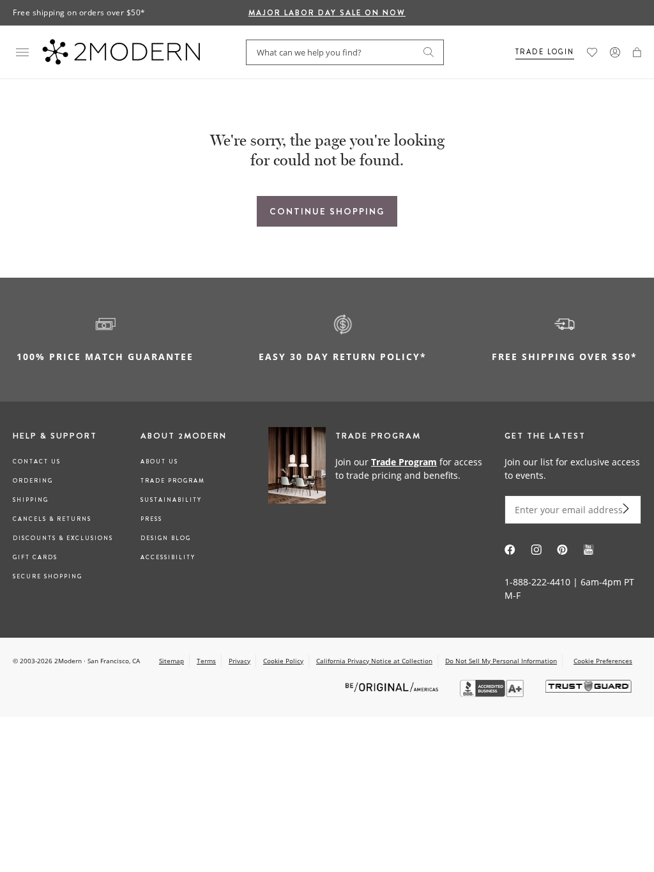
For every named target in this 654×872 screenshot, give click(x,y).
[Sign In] (615, 52)
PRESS (151, 519)
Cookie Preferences (603, 661)
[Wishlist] (592, 52)
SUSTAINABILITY (171, 500)
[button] (637, 52)
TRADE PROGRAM (173, 481)
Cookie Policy (283, 660)
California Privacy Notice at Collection (374, 660)
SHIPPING (31, 500)
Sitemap (171, 660)
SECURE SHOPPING (47, 576)
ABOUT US (159, 461)
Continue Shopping (327, 211)
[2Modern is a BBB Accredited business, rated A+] (493, 694)
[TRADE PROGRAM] (380, 468)
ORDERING (33, 481)
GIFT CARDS (35, 557)
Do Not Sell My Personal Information (501, 660)
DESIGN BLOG (166, 538)
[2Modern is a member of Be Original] (393, 686)
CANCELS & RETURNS (52, 519)
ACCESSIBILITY (168, 557)
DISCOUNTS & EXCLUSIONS (63, 538)
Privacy (239, 660)
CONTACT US (37, 461)
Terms (206, 660)
